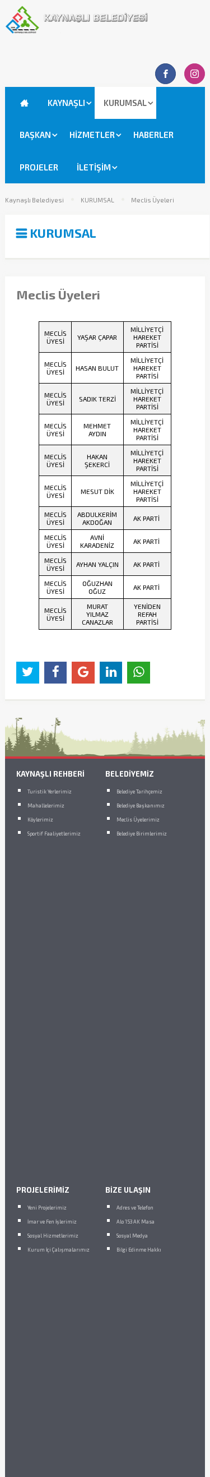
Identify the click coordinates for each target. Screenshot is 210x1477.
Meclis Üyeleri (152, 200)
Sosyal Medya (132, 1236)
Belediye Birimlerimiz (141, 833)
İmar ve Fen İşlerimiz (52, 1221)
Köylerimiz (40, 819)
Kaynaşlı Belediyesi (34, 200)
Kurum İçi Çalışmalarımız (58, 1250)
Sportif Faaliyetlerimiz (54, 833)
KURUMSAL (125, 103)
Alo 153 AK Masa (135, 1221)
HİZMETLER (92, 135)
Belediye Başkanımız (140, 805)
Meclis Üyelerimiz (138, 819)
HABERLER (153, 135)
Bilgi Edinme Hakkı (138, 1250)
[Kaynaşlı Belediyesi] (104, 31)
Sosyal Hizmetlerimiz (52, 1236)
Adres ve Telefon (134, 1207)
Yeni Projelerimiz (47, 1207)
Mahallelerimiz (45, 805)
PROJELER (39, 167)
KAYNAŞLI (66, 103)
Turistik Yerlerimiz (49, 791)
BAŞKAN (35, 135)
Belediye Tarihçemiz (139, 791)
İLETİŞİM (94, 167)
